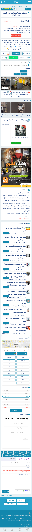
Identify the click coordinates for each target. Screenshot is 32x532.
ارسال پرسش (6, 492)
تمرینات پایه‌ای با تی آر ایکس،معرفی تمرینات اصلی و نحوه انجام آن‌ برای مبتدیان (16, 285)
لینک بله (4, 58)
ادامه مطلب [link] (5, 232)
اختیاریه (22, 373)
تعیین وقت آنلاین (23, 58)
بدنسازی (28, 452)
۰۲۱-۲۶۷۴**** (24, 71)
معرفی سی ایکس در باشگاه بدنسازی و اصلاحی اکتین (15, 256)
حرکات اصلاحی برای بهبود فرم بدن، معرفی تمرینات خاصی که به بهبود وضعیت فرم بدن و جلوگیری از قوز (16, 294)
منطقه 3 (22, 383)
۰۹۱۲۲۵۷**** (24, 74)
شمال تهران (23, 360)
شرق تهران (9, 357)
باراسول (5, 452)
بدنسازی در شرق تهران (18, 455)
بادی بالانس (17, 452)
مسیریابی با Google (10, 354)
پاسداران (22, 370)
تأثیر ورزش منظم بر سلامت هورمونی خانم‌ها (16, 301)
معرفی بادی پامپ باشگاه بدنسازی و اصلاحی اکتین (16, 247)
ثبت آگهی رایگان (10, 504)
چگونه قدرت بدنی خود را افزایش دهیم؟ (15, 273)
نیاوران (23, 363)
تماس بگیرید (14, 57)
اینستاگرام (4, 54)
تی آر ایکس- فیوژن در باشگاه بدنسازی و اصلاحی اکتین (15, 238)
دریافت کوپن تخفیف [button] (16, 35)
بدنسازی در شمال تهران (8, 455)
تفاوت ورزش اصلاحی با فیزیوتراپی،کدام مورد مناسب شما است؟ (15, 310)
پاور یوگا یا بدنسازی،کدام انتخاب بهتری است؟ (15, 319)
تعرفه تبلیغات (23, 504)
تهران (23, 379)
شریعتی (22, 376)
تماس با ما (11, 501)
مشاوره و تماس (16, 54)
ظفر (9, 367)
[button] (26, 9)
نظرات (11, 459)
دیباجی (9, 376)
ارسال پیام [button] (25, 54)
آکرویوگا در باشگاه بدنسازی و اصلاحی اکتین (16, 229)
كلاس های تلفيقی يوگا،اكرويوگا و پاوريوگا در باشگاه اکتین (15, 265)
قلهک (9, 370)
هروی (9, 360)
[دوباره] (23, 491)
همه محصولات (6, 124)
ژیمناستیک (11, 452)
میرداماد (22, 367)
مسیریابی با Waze (20, 354)
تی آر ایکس (23, 452)
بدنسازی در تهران (27, 455)
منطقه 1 (9, 379)
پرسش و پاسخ (23, 459)
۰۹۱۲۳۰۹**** (17, 74)
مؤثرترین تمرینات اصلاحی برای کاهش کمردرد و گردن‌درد (15, 328)
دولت (9, 373)
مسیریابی (28, 68)
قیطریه (9, 363)
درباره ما (21, 501)
